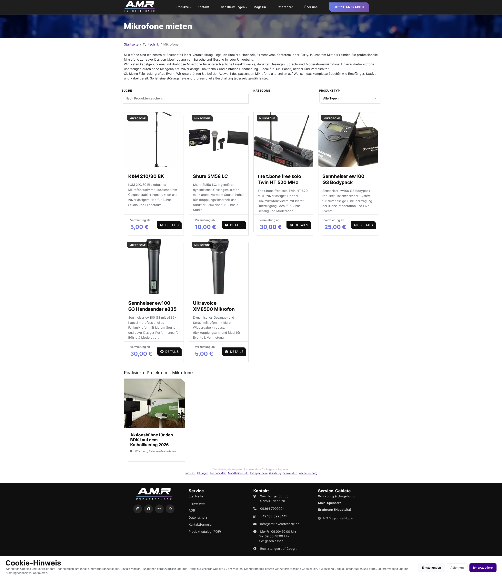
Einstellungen (431, 567)
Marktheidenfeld (238, 473)
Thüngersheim (258, 473)
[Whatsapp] (170, 508)
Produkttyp (329, 90)
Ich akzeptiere (483, 567)
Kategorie (262, 90)
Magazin (260, 7)
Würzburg (275, 473)
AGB (192, 510)
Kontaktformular (201, 524)
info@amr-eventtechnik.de (279, 524)
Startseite (131, 44)
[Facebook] (148, 508)
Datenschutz (198, 517)
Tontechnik (151, 44)
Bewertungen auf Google (278, 549)
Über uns (310, 7)
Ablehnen (457, 567)
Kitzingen (202, 473)
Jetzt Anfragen (349, 7)
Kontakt (203, 7)
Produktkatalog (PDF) (205, 531)
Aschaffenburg (308, 473)
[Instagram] (137, 508)
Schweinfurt (290, 473)
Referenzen (285, 7)
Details (172, 225)
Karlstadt (190, 473)
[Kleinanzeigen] (159, 508)
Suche (127, 90)
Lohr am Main (218, 473)
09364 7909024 (272, 509)
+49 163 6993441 (273, 516)
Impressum (197, 503)
